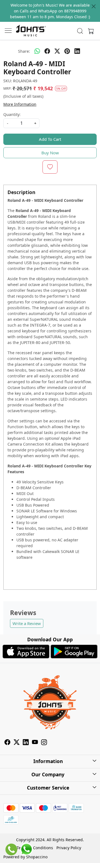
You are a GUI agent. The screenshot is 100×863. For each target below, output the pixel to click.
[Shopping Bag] (89, 31)
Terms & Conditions (35, 847)
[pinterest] (67, 51)
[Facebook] (7, 742)
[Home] (30, 31)
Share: (24, 51)
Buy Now (50, 152)
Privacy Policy (68, 847)
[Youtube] (35, 742)
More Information (19, 104)
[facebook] (47, 51)
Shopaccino (37, 856)
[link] (80, 31)
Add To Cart (50, 139)
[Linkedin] (26, 742)
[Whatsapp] (37, 51)
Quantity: (12, 114)
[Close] (93, 6)
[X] (16, 742)
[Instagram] (44, 742)
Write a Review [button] (26, 623)
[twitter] (57, 51)
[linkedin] (77, 51)
